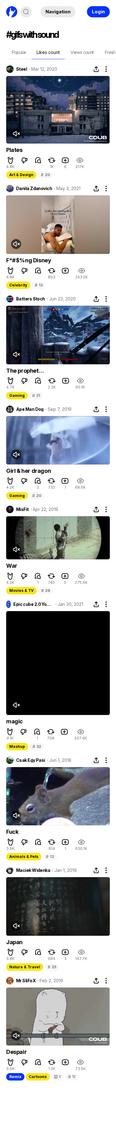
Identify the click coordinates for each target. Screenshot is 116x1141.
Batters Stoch (30, 299)
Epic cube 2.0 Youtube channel (33, 604)
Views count (82, 52)
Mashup (17, 746)
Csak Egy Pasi (30, 760)
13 (38, 285)
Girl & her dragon (28, 471)
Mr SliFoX (26, 981)
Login (98, 12)
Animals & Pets (23, 856)
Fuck (12, 831)
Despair (16, 1052)
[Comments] (38, 160)
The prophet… (25, 370)
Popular (19, 52)
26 (45, 590)
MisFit (22, 509)
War (11, 565)
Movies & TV (21, 590)
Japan (14, 942)
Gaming (17, 395)
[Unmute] (16, 134)
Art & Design (21, 174)
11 (71, 1076)
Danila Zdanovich (34, 188)
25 (52, 967)
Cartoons (38, 1076)
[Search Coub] (26, 11)
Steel (21, 69)
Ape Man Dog (30, 409)
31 (36, 395)
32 (36, 746)
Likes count (48, 52)
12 (50, 856)
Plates (14, 150)
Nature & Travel (24, 967)
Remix (15, 1076)
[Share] (96, 69)
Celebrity (18, 285)
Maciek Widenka (33, 870)
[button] (10, 160)
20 (45, 174)
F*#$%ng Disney (28, 260)
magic (14, 721)
